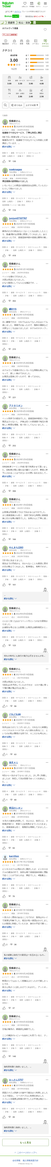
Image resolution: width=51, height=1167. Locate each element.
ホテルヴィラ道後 (10, 28)
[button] (11, 122)
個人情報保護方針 (31, 1160)
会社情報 (16, 1160)
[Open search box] (5, 105)
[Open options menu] (47, 121)
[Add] (45, 29)
